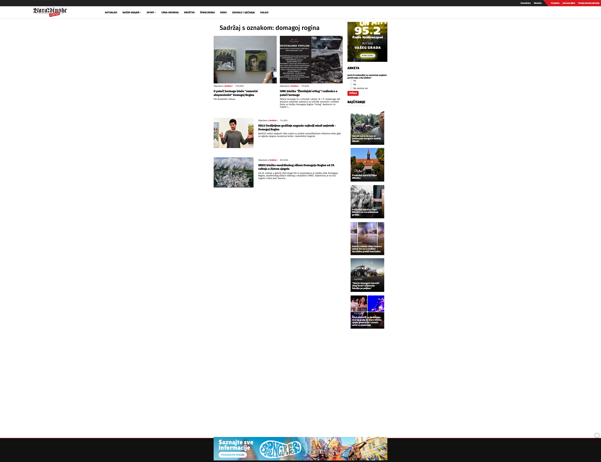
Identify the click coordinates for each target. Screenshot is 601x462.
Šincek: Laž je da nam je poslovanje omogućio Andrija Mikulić (366, 139)
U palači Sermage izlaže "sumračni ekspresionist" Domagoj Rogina (236, 93)
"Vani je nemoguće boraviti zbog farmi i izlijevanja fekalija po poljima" (365, 286)
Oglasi (264, 12)
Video (223, 12)
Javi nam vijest (569, 3)
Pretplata (555, 3)
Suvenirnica (526, 3)
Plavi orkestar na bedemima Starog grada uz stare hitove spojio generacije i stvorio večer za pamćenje (366, 321)
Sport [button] (150, 12)
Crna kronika (170, 12)
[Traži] (515, 12)
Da (354, 80)
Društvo (189, 12)
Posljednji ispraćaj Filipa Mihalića (364, 176)
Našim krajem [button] (131, 12)
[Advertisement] (367, 383)
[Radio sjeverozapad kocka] (367, 42)
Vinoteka (538, 3)
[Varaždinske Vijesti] (50, 11)
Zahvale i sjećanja (243, 12)
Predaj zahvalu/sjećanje (588, 3)
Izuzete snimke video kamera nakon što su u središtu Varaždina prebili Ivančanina (367, 249)
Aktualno (111, 12)
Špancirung (207, 12)
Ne (354, 84)
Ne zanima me (360, 88)
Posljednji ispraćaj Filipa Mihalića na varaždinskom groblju (365, 212)
